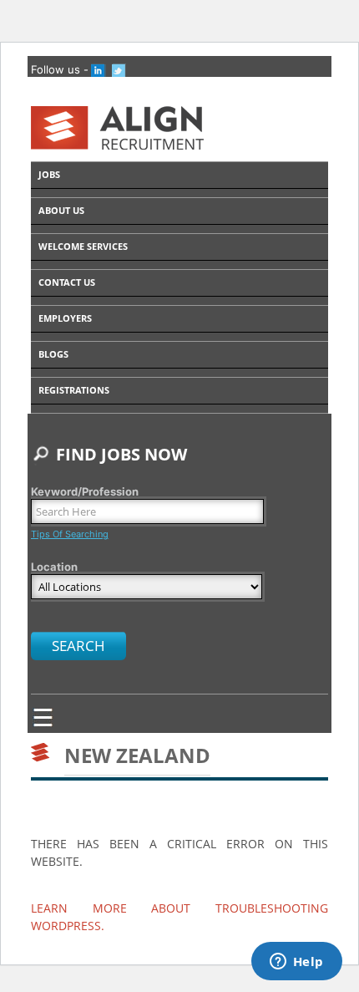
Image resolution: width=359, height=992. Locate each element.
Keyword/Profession (85, 491)
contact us (66, 282)
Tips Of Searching (70, 534)
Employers (65, 318)
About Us (61, 210)
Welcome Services (83, 246)
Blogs (53, 354)
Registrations (73, 390)
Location (54, 566)
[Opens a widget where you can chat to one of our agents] (296, 963)
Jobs (49, 174)
